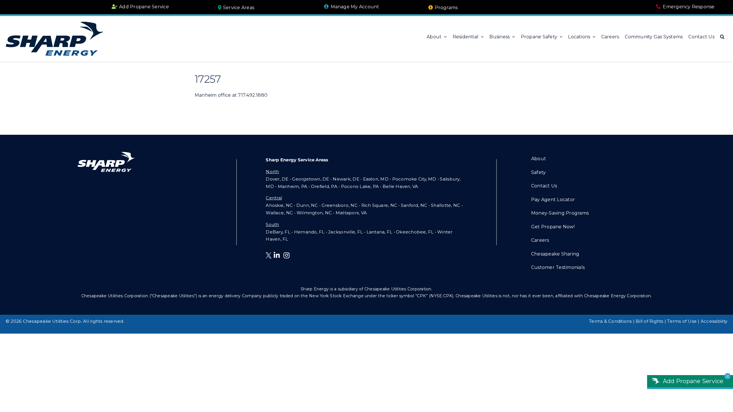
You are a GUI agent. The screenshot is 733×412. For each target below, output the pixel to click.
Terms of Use (682, 321)
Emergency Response (688, 6)
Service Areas (238, 7)
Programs (446, 7)
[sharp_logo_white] (106, 154)
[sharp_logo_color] (54, 24)
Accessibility (714, 321)
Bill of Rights (649, 321)
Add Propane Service (144, 6)
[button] (722, 37)
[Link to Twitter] (270, 256)
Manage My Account (355, 6)
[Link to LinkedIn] (277, 255)
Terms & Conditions (610, 321)
